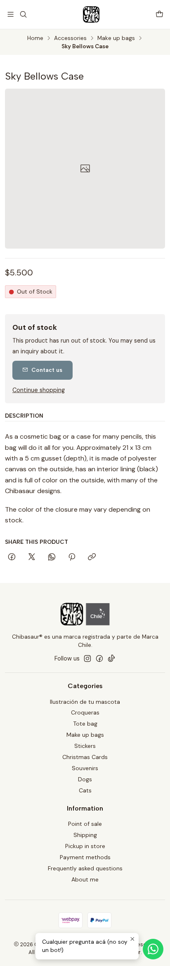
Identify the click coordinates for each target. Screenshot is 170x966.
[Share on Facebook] (12, 557)
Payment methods (85, 857)
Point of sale (85, 823)
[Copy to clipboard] (92, 557)
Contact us (46, 370)
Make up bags (116, 38)
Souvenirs (85, 768)
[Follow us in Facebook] (99, 658)
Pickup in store (85, 846)
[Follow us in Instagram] (87, 658)
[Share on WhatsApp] (52, 557)
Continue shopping (38, 390)
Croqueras (85, 712)
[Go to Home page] (91, 14)
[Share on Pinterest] (72, 557)
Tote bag (85, 723)
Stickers (85, 746)
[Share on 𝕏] (32, 557)
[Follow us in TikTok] (111, 658)
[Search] (22, 14)
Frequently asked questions (85, 868)
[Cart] (159, 14)
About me (85, 879)
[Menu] (10, 14)
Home (35, 38)
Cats (85, 790)
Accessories (70, 38)
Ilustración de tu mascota (85, 701)
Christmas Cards (85, 757)
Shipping (85, 835)
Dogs (85, 779)
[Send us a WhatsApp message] (153, 949)
